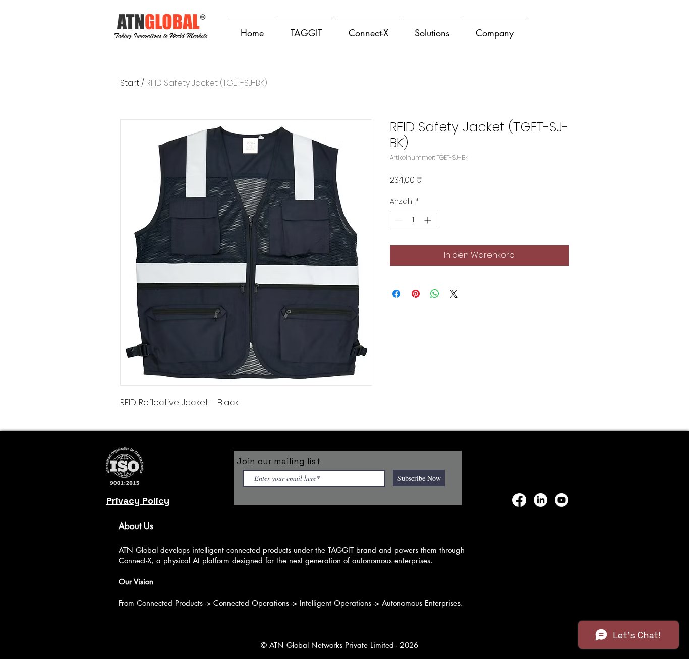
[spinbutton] (413, 220)
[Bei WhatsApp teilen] (435, 294)
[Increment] (428, 220)
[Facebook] (519, 500)
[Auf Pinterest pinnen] (416, 294)
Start (129, 83)
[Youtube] (561, 500)
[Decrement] (397, 220)
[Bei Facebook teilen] (396, 294)
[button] (306, 28)
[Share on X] (454, 294)
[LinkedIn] (540, 500)
